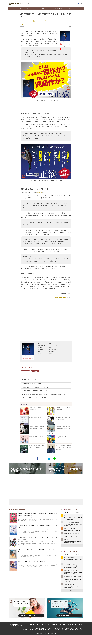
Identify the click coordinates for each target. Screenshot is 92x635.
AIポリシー (57, 629)
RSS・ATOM (64, 629)
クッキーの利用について (76, 628)
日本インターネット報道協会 (75, 629)
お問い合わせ (57, 628)
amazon (25, 372)
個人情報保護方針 (65, 628)
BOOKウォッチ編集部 (60, 297)
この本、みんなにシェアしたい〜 (27, 615)
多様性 (31, 21)
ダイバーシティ (24, 21)
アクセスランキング (59, 8)
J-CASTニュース (34, 625)
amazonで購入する (65, 49)
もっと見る (72, 545)
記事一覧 (22, 8)
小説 (22, 24)
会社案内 (50, 628)
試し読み (50, 8)
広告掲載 (25, 629)
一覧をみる (22, 509)
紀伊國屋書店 (35, 372)
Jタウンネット (78, 625)
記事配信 (31, 629)
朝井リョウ (38, 21)
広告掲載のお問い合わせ (63, 615)
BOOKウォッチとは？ (41, 628)
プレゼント (69, 8)
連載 (43, 8)
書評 (28, 8)
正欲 (44, 21)
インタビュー (36, 8)
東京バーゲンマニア (68, 625)
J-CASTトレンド (44, 625)
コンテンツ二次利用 (39, 629)
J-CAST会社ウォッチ (56, 625)
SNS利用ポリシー (49, 629)
